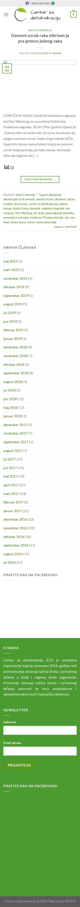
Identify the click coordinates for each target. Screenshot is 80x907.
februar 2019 (13, 330)
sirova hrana (18, 222)
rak (66, 217)
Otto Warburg (23, 213)
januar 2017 (12, 511)
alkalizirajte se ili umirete (19, 199)
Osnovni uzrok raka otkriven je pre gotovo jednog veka (40, 38)
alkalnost (60, 199)
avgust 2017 (12, 450)
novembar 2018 (15, 356)
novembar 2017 (15, 433)
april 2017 (11, 485)
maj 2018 (10, 407)
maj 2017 (10, 476)
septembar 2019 (15, 295)
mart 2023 (11, 269)
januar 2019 (12, 338)
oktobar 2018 (13, 364)
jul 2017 (9, 459)
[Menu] (6, 14)
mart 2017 (11, 493)
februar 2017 (13, 502)
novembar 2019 (15, 278)
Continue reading (40, 179)
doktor (63, 204)
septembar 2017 (15, 442)
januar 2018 (12, 416)
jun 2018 (10, 399)
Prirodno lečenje (52, 217)
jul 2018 (9, 390)
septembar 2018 (15, 373)
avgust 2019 (12, 304)
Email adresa (12, 743)
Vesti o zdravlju (40, 30)
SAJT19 (70, 901)
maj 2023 (10, 261)
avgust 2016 (12, 554)
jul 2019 (9, 313)
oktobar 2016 (13, 536)
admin (56, 53)
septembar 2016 (15, 545)
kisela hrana (20, 208)
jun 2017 (10, 468)
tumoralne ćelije (46, 222)
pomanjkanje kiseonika (60, 213)
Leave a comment (65, 226)
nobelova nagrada (53, 208)
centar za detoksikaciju (43, 204)
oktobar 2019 (13, 287)
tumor (31, 222)
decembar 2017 (15, 424)
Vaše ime (9, 722)
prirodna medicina (29, 217)
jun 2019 (10, 321)
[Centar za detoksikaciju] (39, 14)
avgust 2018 (12, 381)
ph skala (39, 213)
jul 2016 (9, 562)
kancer (7, 208)
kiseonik (35, 208)
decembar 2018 (15, 347)
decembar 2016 (15, 519)
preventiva (10, 217)
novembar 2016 (15, 528)
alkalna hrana (44, 199)
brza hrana (21, 204)
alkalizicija (54, 195)
